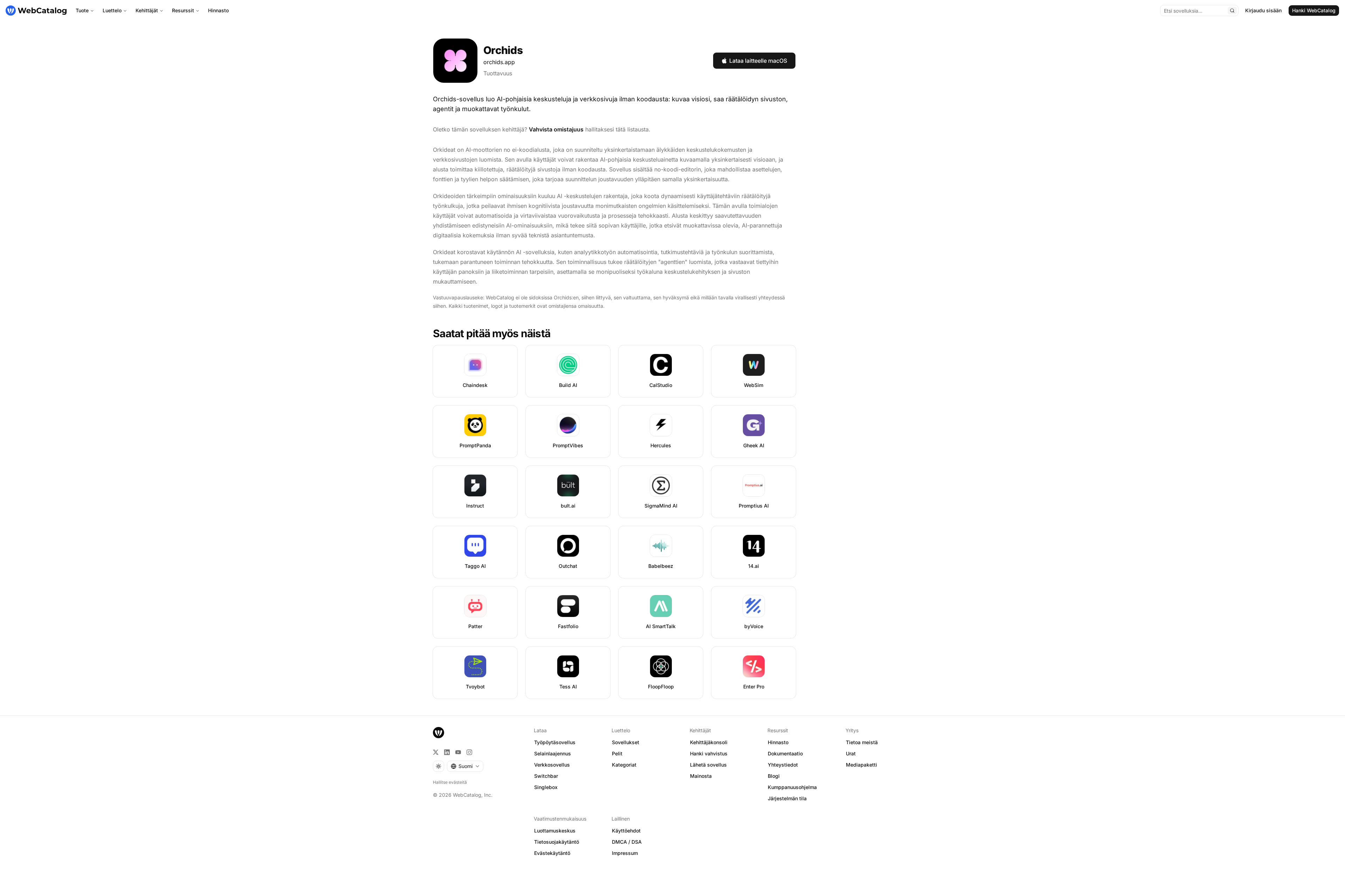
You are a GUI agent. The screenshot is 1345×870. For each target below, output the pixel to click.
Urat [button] (851, 753)
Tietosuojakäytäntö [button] (556, 842)
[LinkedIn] (447, 752)
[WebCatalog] (438, 732)
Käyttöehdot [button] (626, 831)
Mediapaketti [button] (861, 765)
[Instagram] (469, 752)
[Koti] (36, 10)
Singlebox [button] (546, 787)
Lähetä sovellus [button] (708, 765)
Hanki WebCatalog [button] (1314, 10)
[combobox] (465, 766)
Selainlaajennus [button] (552, 753)
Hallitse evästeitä (450, 782)
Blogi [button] (774, 776)
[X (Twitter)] (436, 752)
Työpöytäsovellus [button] (554, 742)
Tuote (82, 10)
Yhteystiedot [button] (783, 765)
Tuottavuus (497, 73)
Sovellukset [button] (625, 742)
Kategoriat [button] (624, 765)
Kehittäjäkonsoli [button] (708, 742)
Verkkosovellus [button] (552, 765)
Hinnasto (218, 10)
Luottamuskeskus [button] (554, 831)
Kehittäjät (147, 10)
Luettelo (112, 10)
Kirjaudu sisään (1263, 10)
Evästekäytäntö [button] (552, 853)
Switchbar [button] (546, 776)
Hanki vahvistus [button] (708, 753)
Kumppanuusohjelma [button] (792, 787)
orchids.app (499, 62)
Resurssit (183, 10)
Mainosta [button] (701, 776)
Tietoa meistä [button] (862, 742)
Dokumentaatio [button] (785, 753)
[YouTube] (458, 752)
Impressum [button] (625, 853)
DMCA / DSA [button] (627, 842)
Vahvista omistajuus (556, 129)
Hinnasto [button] (778, 742)
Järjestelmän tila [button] (787, 798)
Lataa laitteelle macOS (758, 60)
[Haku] (1232, 10)
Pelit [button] (617, 753)
